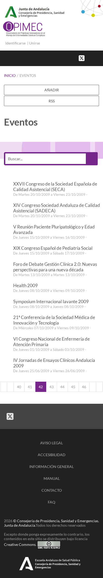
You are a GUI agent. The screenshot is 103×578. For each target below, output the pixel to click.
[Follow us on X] (81, 57)
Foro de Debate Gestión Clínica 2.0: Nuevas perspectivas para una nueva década (55, 266)
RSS (52, 101)
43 (51, 387)
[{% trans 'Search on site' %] (100, 57)
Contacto (51, 490)
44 (62, 387)
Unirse (34, 43)
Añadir (51, 90)
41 (30, 387)
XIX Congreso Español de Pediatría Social (52, 248)
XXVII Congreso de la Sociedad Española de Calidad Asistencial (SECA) (55, 186)
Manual (52, 478)
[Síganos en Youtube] (95, 57)
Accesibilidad (51, 454)
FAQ (51, 502)
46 (84, 387)
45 (73, 387)
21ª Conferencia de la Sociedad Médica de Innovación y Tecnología (54, 320)
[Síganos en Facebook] (89, 57)
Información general (51, 466)
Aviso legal (51, 443)
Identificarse (15, 43)
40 (19, 387)
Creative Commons (20, 544)
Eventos (28, 75)
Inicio (10, 75)
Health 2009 (25, 285)
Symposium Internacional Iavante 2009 (51, 301)
